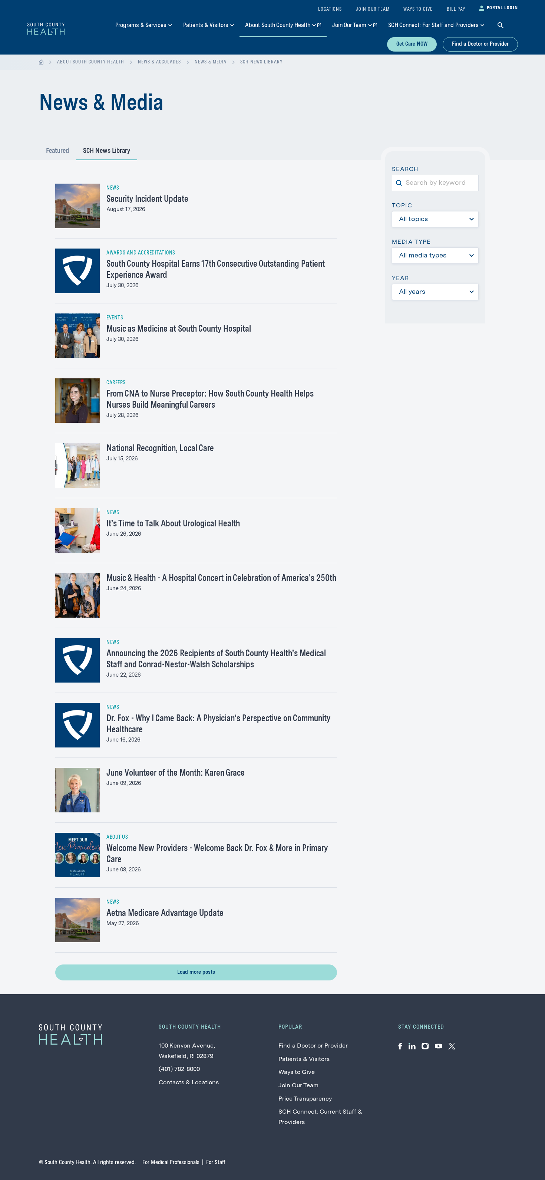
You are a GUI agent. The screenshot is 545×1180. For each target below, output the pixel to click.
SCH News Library (261, 62)
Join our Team (373, 9)
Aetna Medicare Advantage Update (165, 913)
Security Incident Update (147, 199)
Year (400, 279)
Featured (57, 151)
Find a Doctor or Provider (480, 44)
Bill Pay (456, 9)
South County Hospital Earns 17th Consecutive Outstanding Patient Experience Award (215, 270)
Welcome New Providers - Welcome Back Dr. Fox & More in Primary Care (217, 854)
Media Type (411, 242)
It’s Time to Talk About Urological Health (173, 524)
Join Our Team (298, 1086)
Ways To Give (418, 9)
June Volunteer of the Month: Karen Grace (175, 773)
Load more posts (196, 972)
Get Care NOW (411, 44)
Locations (330, 9)
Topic (402, 206)
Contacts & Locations (189, 1083)
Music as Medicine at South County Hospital (178, 329)
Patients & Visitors (304, 1059)
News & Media (211, 62)
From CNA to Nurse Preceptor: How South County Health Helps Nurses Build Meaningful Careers (210, 400)
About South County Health (90, 62)
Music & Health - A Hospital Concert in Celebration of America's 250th (221, 578)
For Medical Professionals (170, 1163)
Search (408, 170)
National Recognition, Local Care (160, 448)
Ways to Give (296, 1072)
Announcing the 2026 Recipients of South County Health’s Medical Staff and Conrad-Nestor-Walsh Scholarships (216, 660)
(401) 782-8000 (179, 1069)
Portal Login (502, 8)
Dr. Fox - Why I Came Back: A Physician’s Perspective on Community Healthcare (218, 724)
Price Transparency (305, 1099)
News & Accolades (159, 62)
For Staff (215, 1163)
